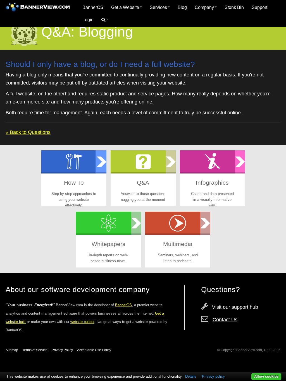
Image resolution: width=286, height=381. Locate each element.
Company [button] (204, 7)
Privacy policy (213, 376)
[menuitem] (92, 7)
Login (88, 19)
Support (259, 7)
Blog (182, 7)
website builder (82, 322)
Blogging (105, 32)
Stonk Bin (234, 7)
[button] (104, 20)
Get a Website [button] (125, 7)
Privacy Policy (62, 350)
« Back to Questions (28, 132)
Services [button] (158, 7)
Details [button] (190, 376)
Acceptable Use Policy (94, 350)
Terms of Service (34, 350)
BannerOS (92, 7)
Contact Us (225, 319)
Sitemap (12, 350)
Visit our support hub (235, 307)
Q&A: (58, 32)
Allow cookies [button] (266, 376)
